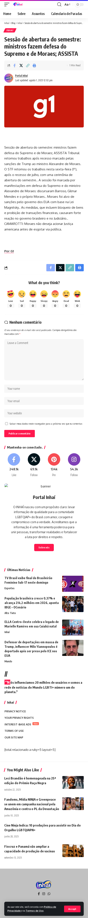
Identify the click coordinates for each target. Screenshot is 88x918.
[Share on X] (21, 65)
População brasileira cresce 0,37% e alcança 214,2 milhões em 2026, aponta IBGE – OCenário (31, 602)
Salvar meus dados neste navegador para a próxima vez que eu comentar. (46, 423)
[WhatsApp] (49, 894)
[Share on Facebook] (15, 65)
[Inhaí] (18, 4)
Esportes (9, 588)
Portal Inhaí (21, 75)
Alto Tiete (10, 613)
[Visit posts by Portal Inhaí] (8, 78)
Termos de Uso (35, 910)
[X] (34, 465)
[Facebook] (13, 465)
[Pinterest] (54, 465)
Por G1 (9, 251)
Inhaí (9, 30)
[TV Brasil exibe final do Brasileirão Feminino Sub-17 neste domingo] (73, 584)
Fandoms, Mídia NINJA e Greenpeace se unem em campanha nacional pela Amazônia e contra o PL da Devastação (31, 804)
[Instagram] (74, 465)
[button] (72, 909)
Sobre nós (44, 547)
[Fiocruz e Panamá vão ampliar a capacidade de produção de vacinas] (73, 850)
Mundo (8, 661)
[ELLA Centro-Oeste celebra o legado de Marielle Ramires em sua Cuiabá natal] (73, 628)
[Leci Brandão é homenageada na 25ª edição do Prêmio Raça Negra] (73, 782)
